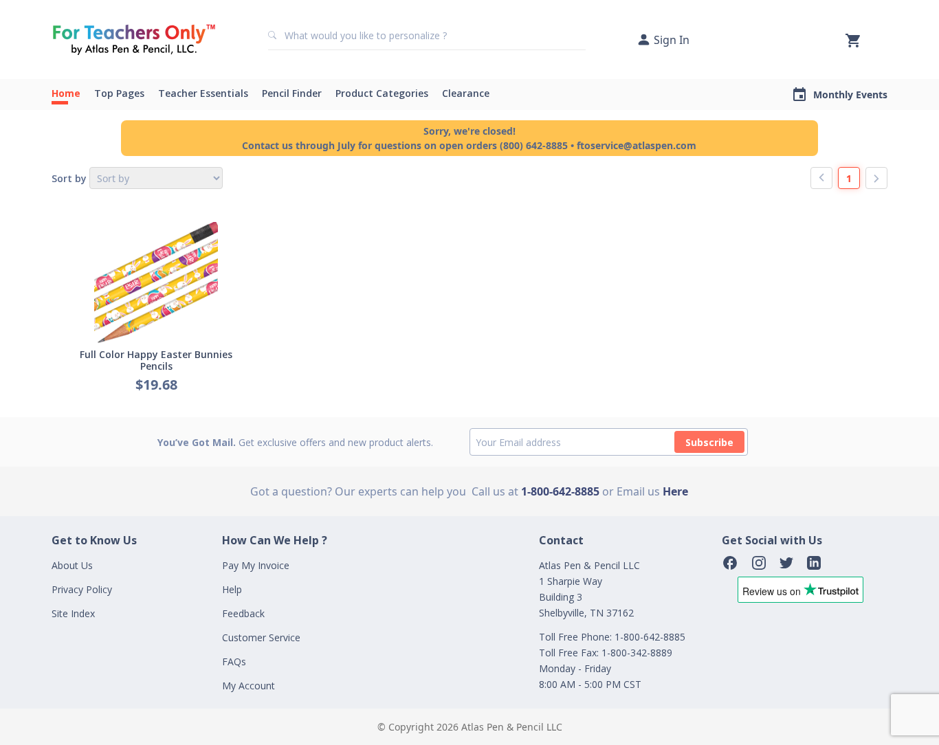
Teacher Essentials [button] (203, 93)
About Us (72, 565)
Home (66, 93)
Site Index (73, 613)
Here (675, 491)
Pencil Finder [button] (292, 93)
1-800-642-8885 (560, 491)
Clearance (465, 93)
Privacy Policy (82, 589)
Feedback (243, 613)
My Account (248, 685)
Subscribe (709, 442)
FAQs (234, 661)
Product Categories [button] (381, 93)
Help (232, 589)
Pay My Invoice (255, 565)
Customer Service (261, 637)
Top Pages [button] (119, 93)
